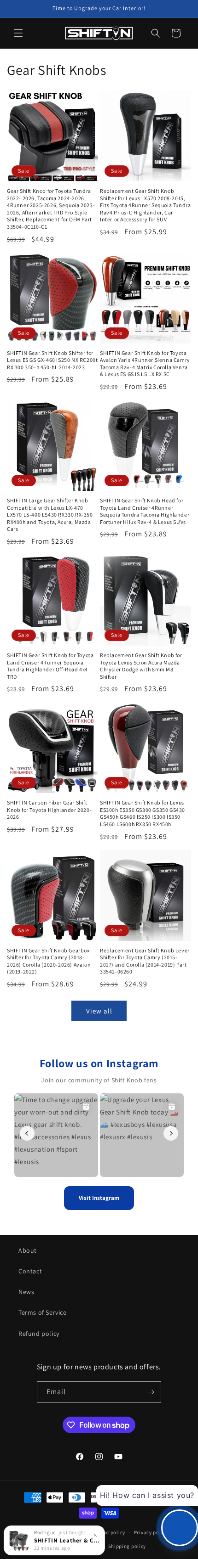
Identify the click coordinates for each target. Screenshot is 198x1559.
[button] (18, 33)
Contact (30, 1271)
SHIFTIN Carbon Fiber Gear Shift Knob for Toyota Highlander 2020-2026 (49, 809)
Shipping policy (127, 1546)
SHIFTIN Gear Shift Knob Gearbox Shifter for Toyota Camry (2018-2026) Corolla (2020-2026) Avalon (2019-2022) (49, 961)
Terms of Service (42, 1312)
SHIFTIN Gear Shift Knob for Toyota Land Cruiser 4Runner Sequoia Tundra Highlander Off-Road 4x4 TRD (50, 666)
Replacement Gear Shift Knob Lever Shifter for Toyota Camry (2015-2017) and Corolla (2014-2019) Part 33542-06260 (145, 961)
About (27, 1250)
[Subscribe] (150, 1392)
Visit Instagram (99, 1198)
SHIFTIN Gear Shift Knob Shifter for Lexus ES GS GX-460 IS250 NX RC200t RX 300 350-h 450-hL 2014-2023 (52, 360)
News (26, 1292)
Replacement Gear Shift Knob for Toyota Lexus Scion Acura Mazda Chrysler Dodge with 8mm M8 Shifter (141, 666)
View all (99, 1011)
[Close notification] (95, 1535)
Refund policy (38, 1333)
